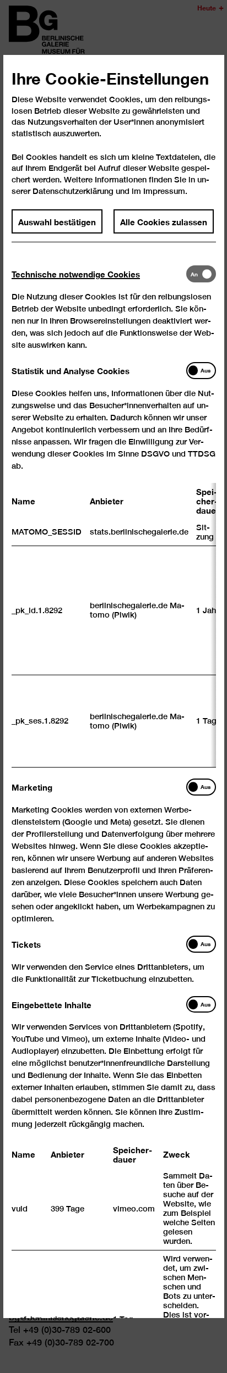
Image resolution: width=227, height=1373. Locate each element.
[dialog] (113, 686)
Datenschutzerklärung (73, 191)
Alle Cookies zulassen (163, 221)
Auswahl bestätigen (57, 221)
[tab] (99, 274)
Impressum (164, 191)
